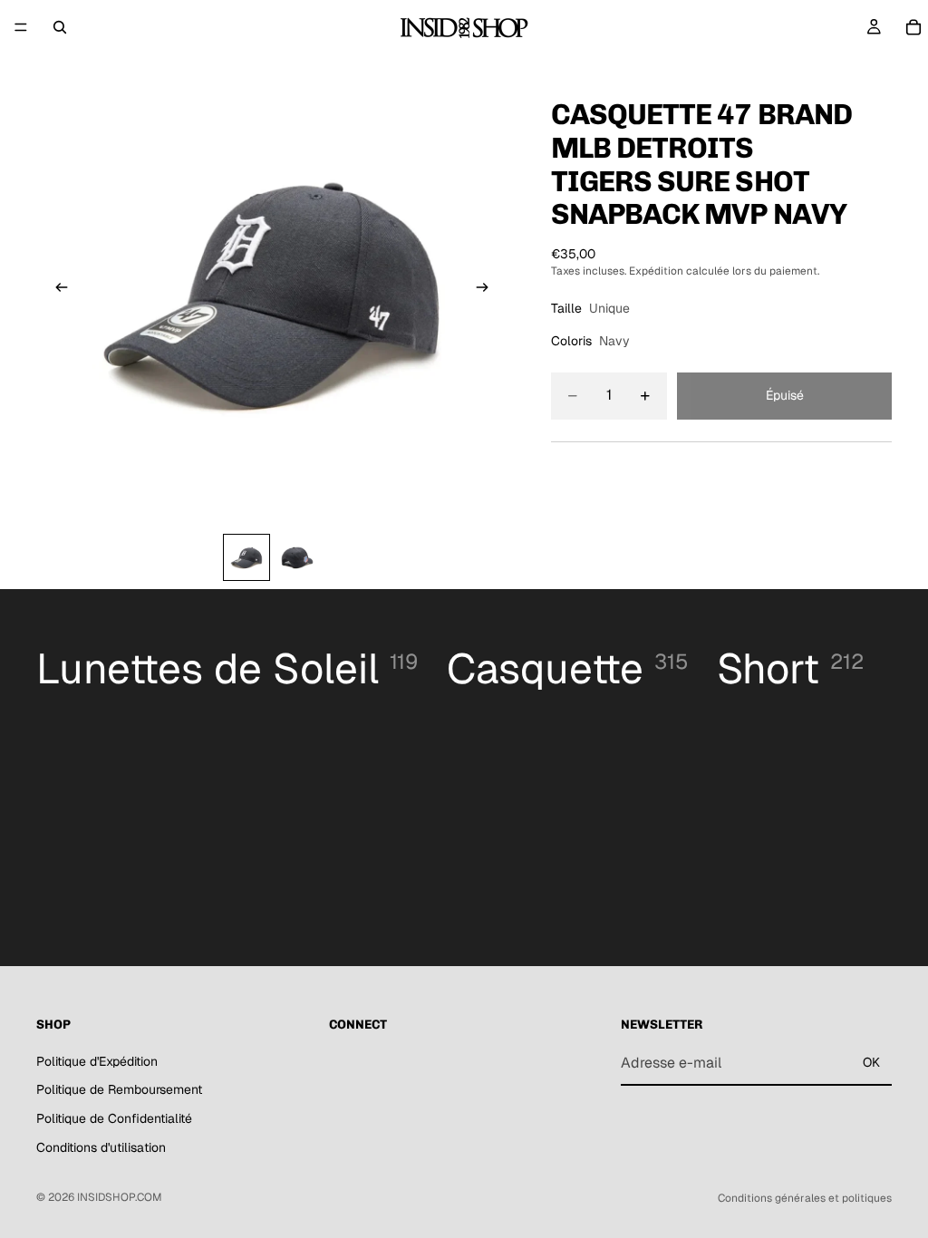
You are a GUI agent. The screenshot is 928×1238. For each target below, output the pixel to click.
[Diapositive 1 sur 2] (246, 557)
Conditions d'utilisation (101, 1147)
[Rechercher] (60, 27)
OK (871, 1062)
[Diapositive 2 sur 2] (297, 557)
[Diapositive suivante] (488, 290)
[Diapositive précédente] (56, 290)
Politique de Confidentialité (114, 1118)
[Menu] (21, 27)
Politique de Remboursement (119, 1089)
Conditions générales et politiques (805, 1198)
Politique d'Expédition (97, 1061)
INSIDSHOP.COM (119, 1197)
